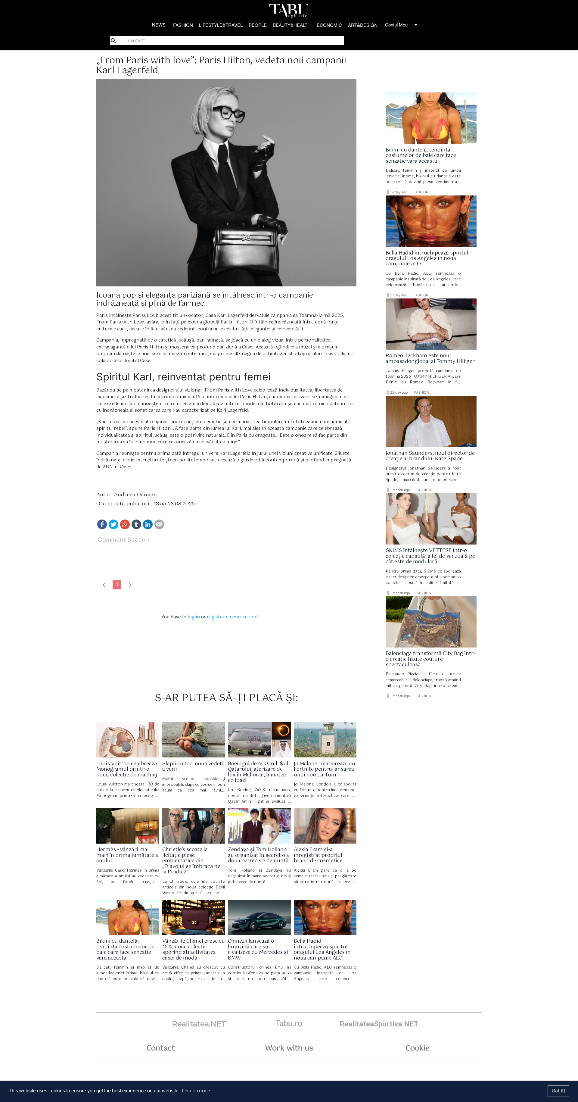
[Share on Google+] (125, 528)
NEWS (159, 24)
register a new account (232, 617)
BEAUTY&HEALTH (292, 25)
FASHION (183, 25)
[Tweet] (113, 528)
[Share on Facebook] (102, 528)
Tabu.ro (288, 1024)
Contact (160, 1048)
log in (194, 617)
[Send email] (159, 528)
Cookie (417, 1048)
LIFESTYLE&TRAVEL (221, 25)
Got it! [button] (558, 1091)
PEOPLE (258, 25)
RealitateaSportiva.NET (379, 1023)
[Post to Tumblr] (136, 528)
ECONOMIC (329, 25)
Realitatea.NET (199, 1023)
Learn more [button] (196, 1091)
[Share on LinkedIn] (148, 528)
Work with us (289, 1048)
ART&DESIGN (363, 25)
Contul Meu (402, 24)
